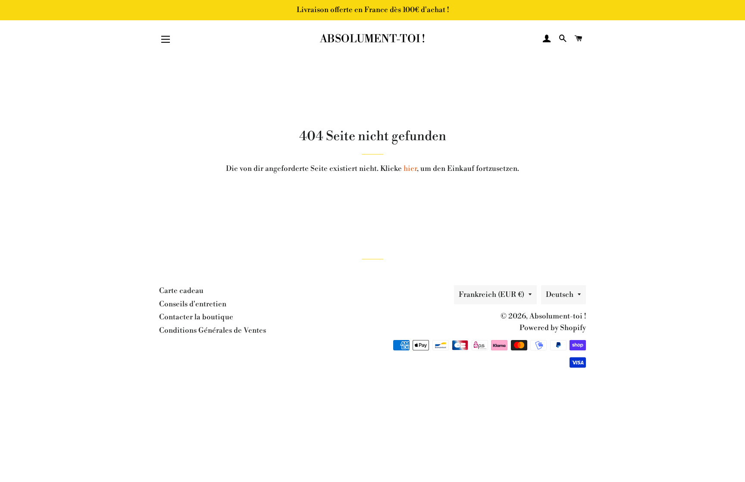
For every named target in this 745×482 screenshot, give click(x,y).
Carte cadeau (181, 291)
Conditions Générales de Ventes (212, 330)
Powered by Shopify (553, 328)
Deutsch (559, 294)
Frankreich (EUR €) (491, 294)
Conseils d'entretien (192, 304)
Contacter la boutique (196, 317)
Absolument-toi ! (372, 39)
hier (410, 168)
